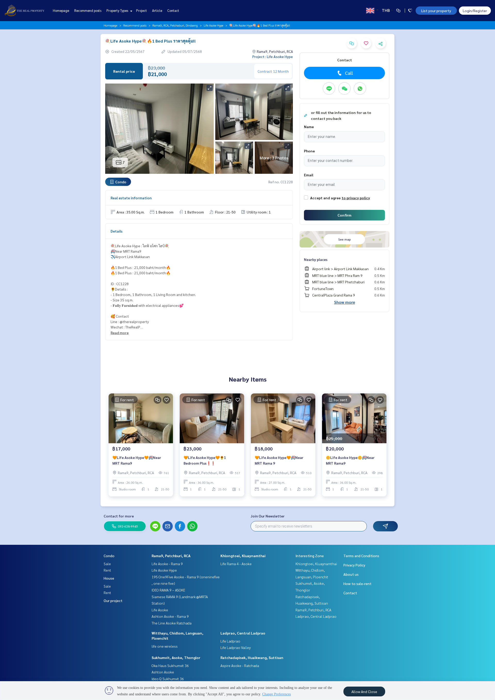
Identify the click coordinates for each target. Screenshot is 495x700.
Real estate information (131, 197)
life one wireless (165, 646)
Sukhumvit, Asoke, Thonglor (176, 657)
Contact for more (119, 516)
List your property (436, 10)
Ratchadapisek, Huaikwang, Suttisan (251, 657)
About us (351, 574)
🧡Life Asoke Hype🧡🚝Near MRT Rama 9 (279, 460)
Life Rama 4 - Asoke (236, 563)
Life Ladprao (230, 641)
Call (349, 73)
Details (116, 231)
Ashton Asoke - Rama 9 (170, 616)
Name (309, 126)
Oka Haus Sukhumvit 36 (170, 665)
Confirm (344, 215)
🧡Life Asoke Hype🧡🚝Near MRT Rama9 (136, 460)
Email (308, 174)
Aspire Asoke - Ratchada (239, 665)
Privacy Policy (354, 565)
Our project (113, 600)
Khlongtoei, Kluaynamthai (243, 555)
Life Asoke (160, 609)
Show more (344, 302)
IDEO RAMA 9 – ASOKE (168, 590)
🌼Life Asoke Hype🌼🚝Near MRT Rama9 (350, 460)
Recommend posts (87, 10)
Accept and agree (325, 197)
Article (157, 10)
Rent (107, 570)
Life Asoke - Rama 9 (167, 563)
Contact (173, 10)
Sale (107, 563)
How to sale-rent (357, 583)
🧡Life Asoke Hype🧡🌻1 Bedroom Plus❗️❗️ (205, 460)
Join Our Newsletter (268, 516)
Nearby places (315, 259)
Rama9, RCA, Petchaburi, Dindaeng (175, 25)
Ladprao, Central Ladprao (242, 633)
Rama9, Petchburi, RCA (171, 555)
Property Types (117, 10)
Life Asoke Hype (213, 25)
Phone (309, 151)
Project (141, 10)
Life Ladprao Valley (235, 647)
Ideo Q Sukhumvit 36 (168, 678)
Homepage (61, 10)
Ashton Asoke (163, 672)
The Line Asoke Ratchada (172, 623)
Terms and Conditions (361, 555)
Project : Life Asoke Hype (272, 56)
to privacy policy (356, 197)
